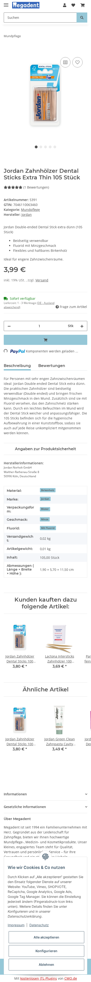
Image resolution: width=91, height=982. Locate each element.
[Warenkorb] (82, 5)
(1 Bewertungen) (36, 187)
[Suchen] (82, 17)
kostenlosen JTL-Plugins (38, 978)
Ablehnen (46, 964)
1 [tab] (36, 147)
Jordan (45, 499)
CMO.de (70, 978)
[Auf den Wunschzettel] (77, 62)
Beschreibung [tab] (17, 365)
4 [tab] (50, 147)
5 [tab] (54, 147)
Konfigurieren (46, 951)
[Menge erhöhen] (82, 326)
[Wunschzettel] (73, 5)
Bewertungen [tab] (51, 365)
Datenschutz (39, 925)
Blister (45, 509)
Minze (44, 519)
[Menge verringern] (9, 326)
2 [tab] (40, 147)
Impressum (16, 925)
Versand (41, 280)
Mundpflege (30, 209)
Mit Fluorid (48, 528)
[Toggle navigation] (6, 3)
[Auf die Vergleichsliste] (65, 62)
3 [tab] (45, 147)
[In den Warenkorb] (7, 50)
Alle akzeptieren (46, 937)
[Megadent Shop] (25, 5)
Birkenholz (47, 490)
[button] (64, 5)
